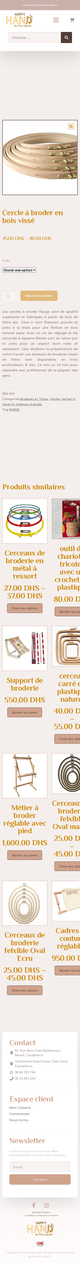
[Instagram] (46, 1205)
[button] (56, 20)
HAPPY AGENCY (41, 1256)
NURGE (14, 410)
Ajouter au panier (38, 295)
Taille (6, 260)
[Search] (66, 37)
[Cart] (72, 20)
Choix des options (25, 608)
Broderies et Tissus (34, 399)
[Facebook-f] (33, 1205)
